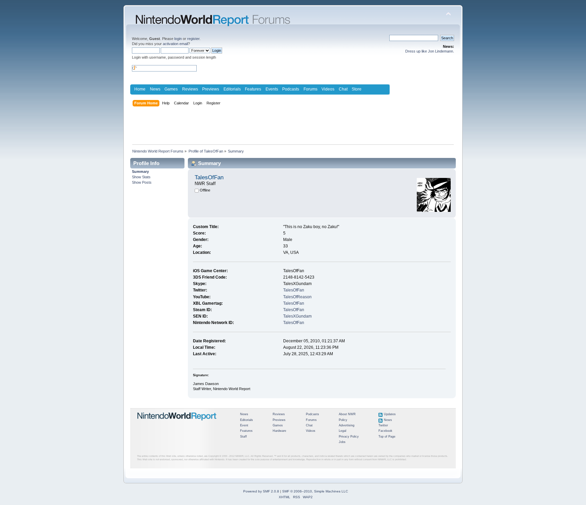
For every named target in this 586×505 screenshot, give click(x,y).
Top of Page (386, 436)
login (178, 39)
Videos (327, 89)
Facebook (385, 430)
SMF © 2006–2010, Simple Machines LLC (315, 491)
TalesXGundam (297, 316)
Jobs (342, 442)
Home (139, 89)
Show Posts (142, 182)
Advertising (346, 425)
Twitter (383, 425)
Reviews (190, 89)
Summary (140, 171)
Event (244, 425)
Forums (310, 89)
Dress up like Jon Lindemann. (429, 51)
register (193, 39)
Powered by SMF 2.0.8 (261, 491)
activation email (175, 44)
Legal (342, 430)
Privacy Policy (349, 436)
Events (272, 89)
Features (253, 89)
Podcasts (290, 89)
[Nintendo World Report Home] (177, 423)
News (155, 89)
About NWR (347, 414)
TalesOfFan (293, 290)
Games (171, 89)
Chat (343, 89)
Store (357, 89)
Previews (210, 89)
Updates (390, 414)
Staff (243, 436)
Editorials (232, 89)
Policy (343, 420)
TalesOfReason (297, 297)
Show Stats (141, 177)
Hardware (279, 430)
